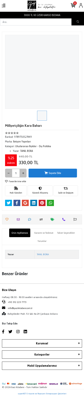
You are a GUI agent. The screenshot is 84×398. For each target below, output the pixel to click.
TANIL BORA (43, 254)
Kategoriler (42, 354)
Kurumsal (42, 343)
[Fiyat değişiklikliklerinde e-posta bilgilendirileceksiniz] (53, 219)
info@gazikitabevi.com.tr (20, 308)
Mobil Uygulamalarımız (42, 365)
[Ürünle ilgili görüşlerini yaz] (30, 219)
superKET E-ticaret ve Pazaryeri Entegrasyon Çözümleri (42, 393)
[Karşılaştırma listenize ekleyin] (42, 219)
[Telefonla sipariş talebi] (64, 219)
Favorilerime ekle (17, 181)
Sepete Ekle (55, 173)
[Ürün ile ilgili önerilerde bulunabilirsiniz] (76, 219)
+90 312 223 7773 (16, 302)
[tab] (19, 233)
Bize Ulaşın (9, 290)
